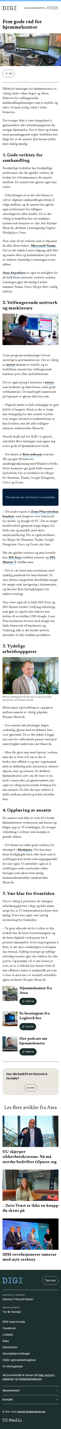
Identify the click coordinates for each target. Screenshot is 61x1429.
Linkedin (8, 1334)
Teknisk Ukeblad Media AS (31, 1412)
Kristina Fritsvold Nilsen (18, 1299)
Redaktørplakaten (30, 1379)
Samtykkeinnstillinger (16, 1353)
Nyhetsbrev (10, 1347)
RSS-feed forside (14, 1321)
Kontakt (8, 1399)
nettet (10, 364)
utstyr (49, 382)
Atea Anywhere (14, 273)
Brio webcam (32, 454)
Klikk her (30, 1001)
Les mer (29, 1026)
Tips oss (50, 1280)
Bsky (6, 1341)
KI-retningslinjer (13, 1366)
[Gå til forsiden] (10, 8)
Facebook (9, 1328)
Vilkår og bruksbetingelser (19, 1360)
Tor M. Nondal (12, 1311)
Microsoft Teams (43, 245)
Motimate (25, 849)
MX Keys (15, 557)
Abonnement (11, 1390)
